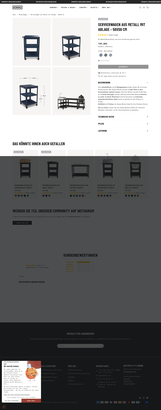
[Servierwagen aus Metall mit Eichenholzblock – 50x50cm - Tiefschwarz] (25, 196)
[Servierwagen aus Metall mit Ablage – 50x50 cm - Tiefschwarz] (46, 196)
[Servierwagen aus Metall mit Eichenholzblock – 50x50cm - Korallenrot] (16, 196)
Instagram (71, 377)
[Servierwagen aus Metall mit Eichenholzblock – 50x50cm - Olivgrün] (22, 196)
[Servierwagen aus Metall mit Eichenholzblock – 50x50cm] (25, 166)
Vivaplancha (127, 381)
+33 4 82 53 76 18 (105, 379)
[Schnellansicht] (36, 154)
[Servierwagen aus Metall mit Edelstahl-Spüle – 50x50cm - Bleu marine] (101, 196)
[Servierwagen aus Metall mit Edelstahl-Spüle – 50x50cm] (108, 166)
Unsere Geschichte (74, 370)
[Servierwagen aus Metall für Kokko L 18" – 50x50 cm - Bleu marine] (126, 196)
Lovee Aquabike (129, 384)
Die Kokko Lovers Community (78, 373)
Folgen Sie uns (22, 223)
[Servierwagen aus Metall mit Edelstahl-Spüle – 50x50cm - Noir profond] (107, 196)
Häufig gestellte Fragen (48, 377)
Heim (14, 14)
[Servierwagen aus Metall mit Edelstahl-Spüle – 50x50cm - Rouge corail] (98, 196)
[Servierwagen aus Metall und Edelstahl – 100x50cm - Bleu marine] (77, 196)
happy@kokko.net (104, 375)
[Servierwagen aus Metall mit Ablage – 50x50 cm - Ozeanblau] (49, 196)
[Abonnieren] (102, 346)
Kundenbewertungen (47, 373)
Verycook (126, 379)
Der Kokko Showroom (76, 384)
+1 (85, 196)
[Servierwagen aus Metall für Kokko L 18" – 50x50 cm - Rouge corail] (138, 196)
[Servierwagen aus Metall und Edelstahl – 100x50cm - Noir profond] (71, 196)
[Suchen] (140, 7)
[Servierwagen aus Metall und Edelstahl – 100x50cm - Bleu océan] (74, 196)
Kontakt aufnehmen (47, 381)
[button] (102, 35)
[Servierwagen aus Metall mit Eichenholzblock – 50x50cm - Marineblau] (19, 196)
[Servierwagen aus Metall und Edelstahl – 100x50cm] (80, 166)
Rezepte (71, 381)
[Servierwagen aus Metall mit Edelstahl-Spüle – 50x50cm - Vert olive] (104, 196)
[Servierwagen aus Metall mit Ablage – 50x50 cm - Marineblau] (43, 196)
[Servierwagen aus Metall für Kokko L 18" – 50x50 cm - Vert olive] (129, 196)
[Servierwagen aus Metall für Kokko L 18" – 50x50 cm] (135, 166)
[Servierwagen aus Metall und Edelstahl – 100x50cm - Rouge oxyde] (83, 196)
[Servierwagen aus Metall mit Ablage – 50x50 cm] (53, 166)
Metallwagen (23, 14)
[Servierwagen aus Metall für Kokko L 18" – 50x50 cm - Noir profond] (132, 196)
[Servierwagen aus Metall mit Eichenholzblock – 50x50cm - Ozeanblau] (28, 196)
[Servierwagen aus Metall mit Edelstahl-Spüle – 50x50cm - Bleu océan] (110, 196)
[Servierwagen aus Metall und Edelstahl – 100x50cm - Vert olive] (80, 196)
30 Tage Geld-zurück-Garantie (113, 76)
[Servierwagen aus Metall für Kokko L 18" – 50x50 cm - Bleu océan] (135, 196)
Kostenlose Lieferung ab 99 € (113, 73)
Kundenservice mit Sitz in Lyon (51, 370)
